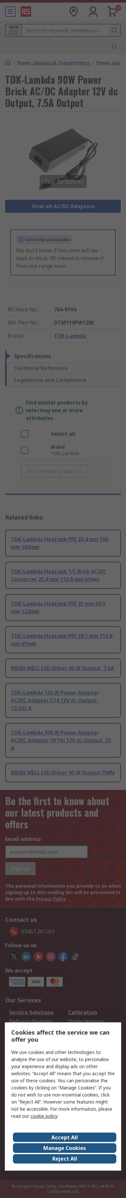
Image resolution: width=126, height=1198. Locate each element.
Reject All (64, 1158)
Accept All (64, 1137)
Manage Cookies (64, 1148)
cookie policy (43, 1116)
